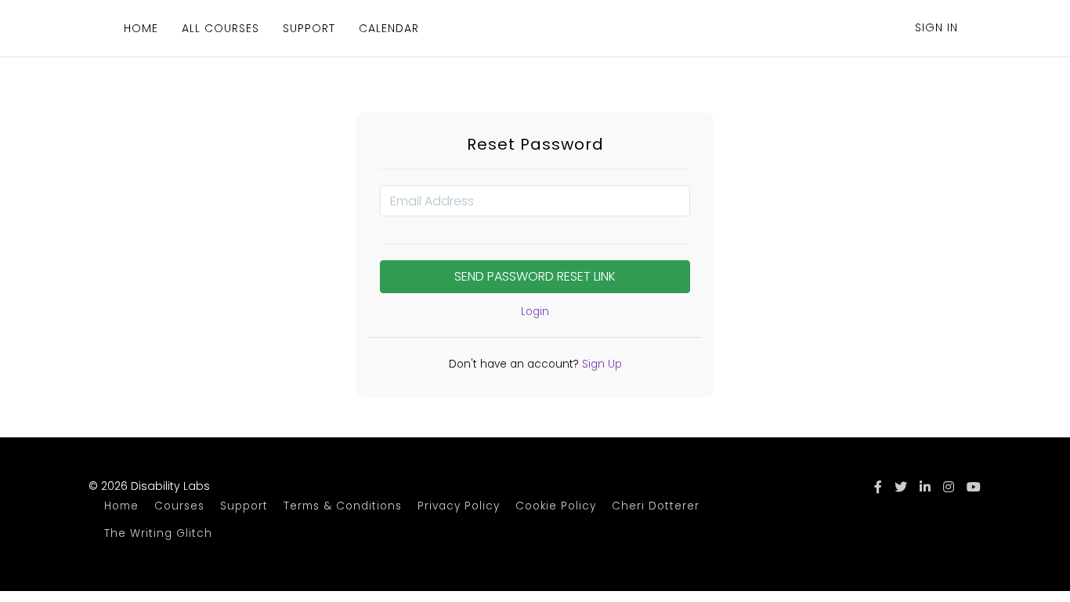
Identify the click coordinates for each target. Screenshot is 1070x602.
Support (244, 506)
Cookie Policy (555, 506)
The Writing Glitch (158, 533)
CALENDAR (389, 28)
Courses (179, 506)
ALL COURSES (220, 28)
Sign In (936, 27)
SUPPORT (309, 28)
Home (121, 506)
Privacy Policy (459, 506)
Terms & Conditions (343, 506)
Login (535, 311)
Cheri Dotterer (655, 506)
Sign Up (600, 364)
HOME (141, 28)
